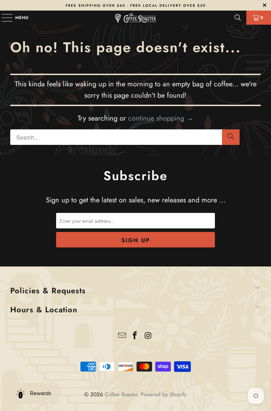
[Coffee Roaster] (135, 18)
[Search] (238, 18)
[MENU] (3, 18)
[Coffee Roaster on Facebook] (135, 336)
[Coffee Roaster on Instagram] (148, 336)
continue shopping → (160, 118)
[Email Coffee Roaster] (122, 336)
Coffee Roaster (121, 394)
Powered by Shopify (164, 394)
